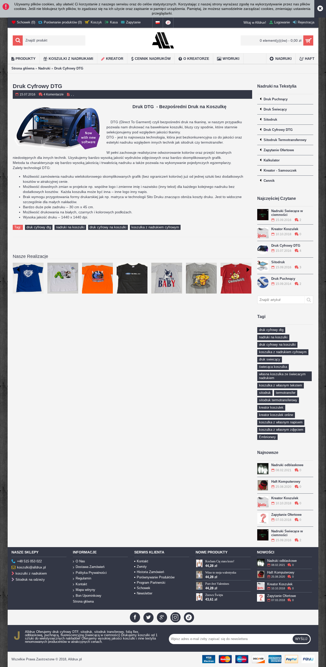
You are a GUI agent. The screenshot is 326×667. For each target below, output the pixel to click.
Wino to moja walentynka (220, 572)
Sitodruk (278, 262)
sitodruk (265, 393)
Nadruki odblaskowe (287, 465)
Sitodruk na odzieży (30, 579)
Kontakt (81, 584)
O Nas (80, 561)
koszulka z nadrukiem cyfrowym (283, 352)
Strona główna (22, 68)
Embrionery (267, 437)
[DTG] (201, 278)
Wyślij (301, 639)
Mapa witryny (85, 590)
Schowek (143, 588)
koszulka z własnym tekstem (280, 385)
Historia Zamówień (150, 572)
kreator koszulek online (276, 415)
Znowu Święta (214, 595)
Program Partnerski (151, 583)
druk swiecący (269, 359)
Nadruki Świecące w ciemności (287, 213)
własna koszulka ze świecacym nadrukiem (282, 376)
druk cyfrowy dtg (271, 330)
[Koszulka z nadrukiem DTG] (62, 278)
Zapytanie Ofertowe (286, 515)
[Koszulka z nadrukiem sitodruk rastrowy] (97, 278)
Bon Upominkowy (88, 595)
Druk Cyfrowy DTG (68, 68)
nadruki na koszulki (273, 337)
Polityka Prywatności (91, 573)
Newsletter (144, 593)
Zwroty (142, 566)
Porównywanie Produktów (155, 577)
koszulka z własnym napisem (281, 422)
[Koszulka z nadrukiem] (166, 278)
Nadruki (44, 68)
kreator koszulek (271, 407)
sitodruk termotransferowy (278, 400)
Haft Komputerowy (285, 481)
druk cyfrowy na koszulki (277, 344)
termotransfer (285, 393)
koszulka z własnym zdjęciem (281, 430)
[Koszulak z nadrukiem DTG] (28, 278)
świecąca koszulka (273, 367)
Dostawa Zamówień (90, 567)
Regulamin (83, 578)
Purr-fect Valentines (217, 584)
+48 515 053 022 (29, 561)
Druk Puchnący (283, 279)
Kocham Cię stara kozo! (219, 561)
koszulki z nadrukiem (31, 573)
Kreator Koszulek (284, 229)
